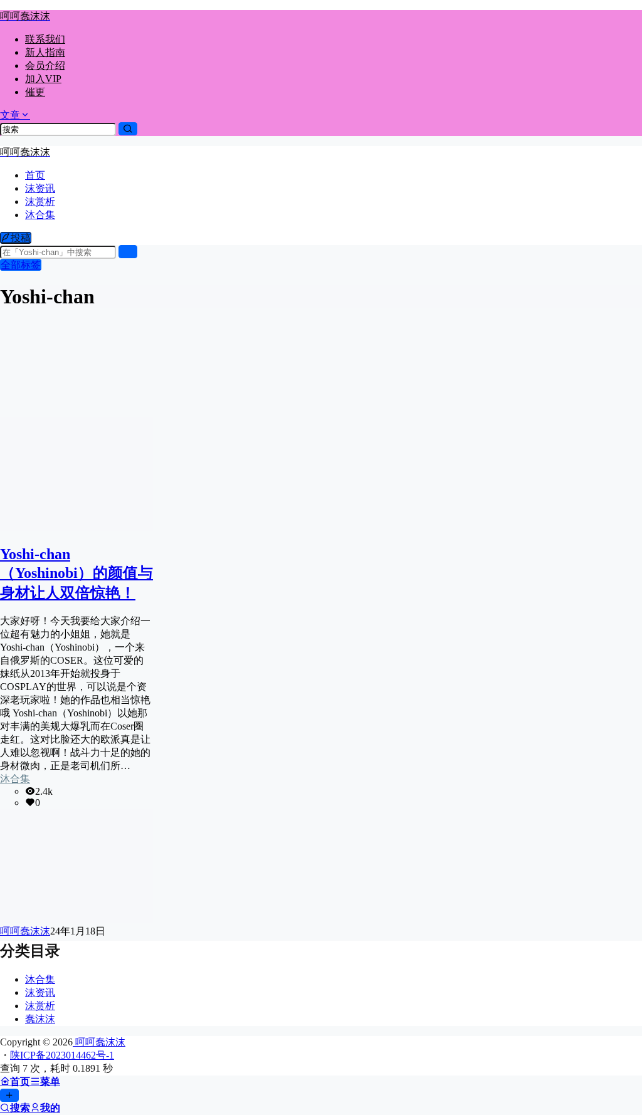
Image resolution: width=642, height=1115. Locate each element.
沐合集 (15, 778)
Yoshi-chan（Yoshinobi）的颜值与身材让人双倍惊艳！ (76, 573)
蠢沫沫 (40, 1018)
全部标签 (21, 264)
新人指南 (45, 52)
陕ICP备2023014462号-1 (62, 1055)
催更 (35, 91)
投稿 (21, 238)
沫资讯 (40, 992)
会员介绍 (45, 65)
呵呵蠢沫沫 (99, 1042)
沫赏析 (40, 1005)
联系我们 (45, 39)
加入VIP (43, 78)
